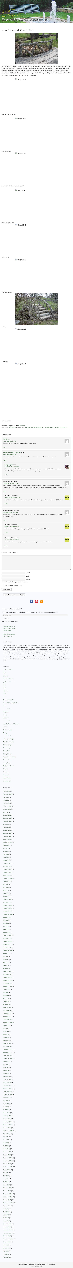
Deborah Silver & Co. (36, 13)
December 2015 (7, 1013)
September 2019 (8, 878)
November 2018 (7, 908)
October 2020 (7, 839)
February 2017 (7, 971)
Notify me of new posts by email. (13, 585)
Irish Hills (56, 427)
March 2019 (6, 896)
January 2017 (7, 974)
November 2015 (7, 1016)
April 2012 (6, 1145)
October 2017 (7, 947)
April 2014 (6, 1073)
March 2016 (6, 1004)
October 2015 (7, 1019)
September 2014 (8, 1058)
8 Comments (21, 425)
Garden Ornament (8, 760)
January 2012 (7, 1155)
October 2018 (7, 911)
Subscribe (6, 618)
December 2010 (7, 1194)
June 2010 (6, 1212)
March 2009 (6, 1257)
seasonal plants (7, 721)
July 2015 (6, 1028)
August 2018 (6, 917)
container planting (8, 678)
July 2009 (6, 1245)
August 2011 (6, 1170)
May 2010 (6, 1215)
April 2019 (6, 893)
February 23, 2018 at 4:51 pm (12, 526)
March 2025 (6, 803)
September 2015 (8, 1022)
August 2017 (6, 953)
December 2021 (7, 818)
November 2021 (7, 821)
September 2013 (8, 1094)
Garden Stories (7, 730)
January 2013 (7, 1118)
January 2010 (7, 1227)
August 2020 (6, 845)
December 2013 (7, 1085)
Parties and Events (8, 766)
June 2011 (6, 1176)
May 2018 (6, 926)
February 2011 (7, 1188)
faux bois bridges (38, 427)
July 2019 (6, 884)
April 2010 (6, 1218)
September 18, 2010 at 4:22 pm (12, 497)
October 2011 (7, 1164)
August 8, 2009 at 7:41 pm (9, 454)
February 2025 (7, 806)
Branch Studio (7, 630)
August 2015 (6, 1025)
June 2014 (6, 1067)
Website (28, 579)
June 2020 (6, 851)
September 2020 (8, 842)
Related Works (7, 778)
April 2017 (6, 965)
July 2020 (6, 848)
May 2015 (6, 1034)
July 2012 (6, 1137)
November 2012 (7, 1124)
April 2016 (6, 1001)
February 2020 (7, 863)
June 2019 (6, 887)
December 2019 (7, 869)
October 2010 (7, 1200)
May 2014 (6, 1070)
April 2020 (6, 857)
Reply (4, 447)
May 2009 (6, 1251)
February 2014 (7, 1079)
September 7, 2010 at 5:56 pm (10, 483)
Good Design (7, 748)
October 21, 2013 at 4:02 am (12, 466)
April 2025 (6, 800)
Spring (5, 733)
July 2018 (6, 920)
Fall (4, 685)
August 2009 (6, 1242)
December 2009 (7, 1230)
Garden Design (7, 745)
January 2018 (7, 938)
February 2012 (7, 1152)
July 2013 (6, 1100)
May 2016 (6, 998)
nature (5, 715)
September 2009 (8, 1239)
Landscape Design (8, 739)
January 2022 (7, 815)
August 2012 (6, 1134)
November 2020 (7, 836)
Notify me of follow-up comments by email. (16, 582)
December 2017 (7, 941)
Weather (5, 718)
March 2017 (6, 968)
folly (26, 427)
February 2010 (7, 1224)
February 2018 (7, 935)
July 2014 (6, 1064)
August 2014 (6, 1061)
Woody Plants (7, 763)
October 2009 (7, 1236)
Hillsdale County (48, 427)
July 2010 (6, 1209)
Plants (5, 672)
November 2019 (7, 872)
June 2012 (6, 1139)
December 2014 (7, 1049)
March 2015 (6, 1040)
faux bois (30, 427)
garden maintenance (9, 682)
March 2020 (6, 860)
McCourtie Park (63, 427)
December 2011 (7, 1158)
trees (4, 706)
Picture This (12, 427)
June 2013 (6, 1103)
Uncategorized (7, 781)
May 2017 (6, 962)
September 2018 (8, 914)
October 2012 (7, 1127)
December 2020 (7, 833)
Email (27, 576)
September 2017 (8, 950)
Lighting (5, 690)
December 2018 (7, 905)
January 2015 (7, 1046)
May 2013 (6, 1106)
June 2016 (6, 995)
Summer (5, 675)
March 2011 (6, 1185)
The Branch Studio (8, 700)
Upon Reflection (7, 736)
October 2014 (7, 1055)
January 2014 (7, 1082)
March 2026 (6, 791)
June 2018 (6, 923)
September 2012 (8, 1130)
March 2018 (6, 932)
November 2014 (7, 1052)
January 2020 (7, 866)
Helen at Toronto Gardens (12, 452)
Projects (5, 769)
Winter (5, 693)
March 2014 (6, 1076)
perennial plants (7, 709)
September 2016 (8, 986)
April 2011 (6, 1182)
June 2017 (6, 959)
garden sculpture (8, 669)
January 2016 (7, 1010)
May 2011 (6, 1179)
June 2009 (6, 1248)
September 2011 (7, 1167)
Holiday (5, 727)
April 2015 (6, 1037)
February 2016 (7, 1007)
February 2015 (7, 1043)
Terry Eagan (9, 465)
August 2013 (6, 1097)
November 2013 (7, 1088)
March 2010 (6, 1221)
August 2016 (6, 989)
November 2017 (7, 944)
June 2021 (6, 824)
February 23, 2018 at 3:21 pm (10, 512)
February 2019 (7, 899)
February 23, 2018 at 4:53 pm (12, 539)
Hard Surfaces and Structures (11, 724)
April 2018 (6, 929)
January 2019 (7, 902)
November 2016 (7, 980)
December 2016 (7, 977)
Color (4, 687)
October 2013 (7, 1091)
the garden (6, 712)
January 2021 (7, 830)
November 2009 (7, 1233)
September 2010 (8, 1203)
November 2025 (7, 794)
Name (27, 573)
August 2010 (6, 1206)
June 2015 (6, 1031)
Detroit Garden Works (9, 628)
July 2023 (6, 812)
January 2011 (7, 1191)
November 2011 (7, 1161)
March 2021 (6, 827)
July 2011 (5, 1173)
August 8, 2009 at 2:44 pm (9, 441)
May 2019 (6, 890)
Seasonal (5, 775)
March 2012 (6, 1149)
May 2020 (6, 854)
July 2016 (6, 992)
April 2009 (6, 1254)
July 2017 (6, 956)
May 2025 (6, 797)
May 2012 (6, 1142)
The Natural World (8, 742)
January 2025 (7, 809)
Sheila (5, 439)
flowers (5, 697)
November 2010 (7, 1197)
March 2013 (6, 1112)
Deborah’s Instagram (9, 634)
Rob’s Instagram (7, 636)
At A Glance (6, 772)
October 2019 (7, 875)
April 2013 (6, 1109)
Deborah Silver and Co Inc (10, 703)
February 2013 (7, 1115)
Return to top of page (37, 1266)
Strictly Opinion (7, 754)
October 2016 (7, 983)
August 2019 (6, 881)
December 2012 (7, 1121)
